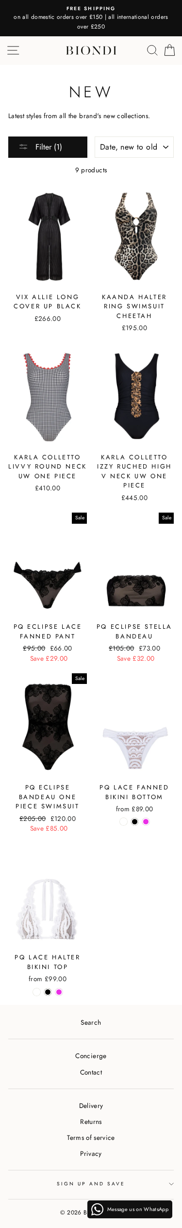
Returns (90, 1121)
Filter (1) (47, 146)
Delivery (91, 1105)
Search (91, 1022)
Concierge (90, 1056)
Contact (91, 1072)
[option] (91, 18)
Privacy (90, 1153)
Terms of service (91, 1137)
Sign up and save (91, 1183)
